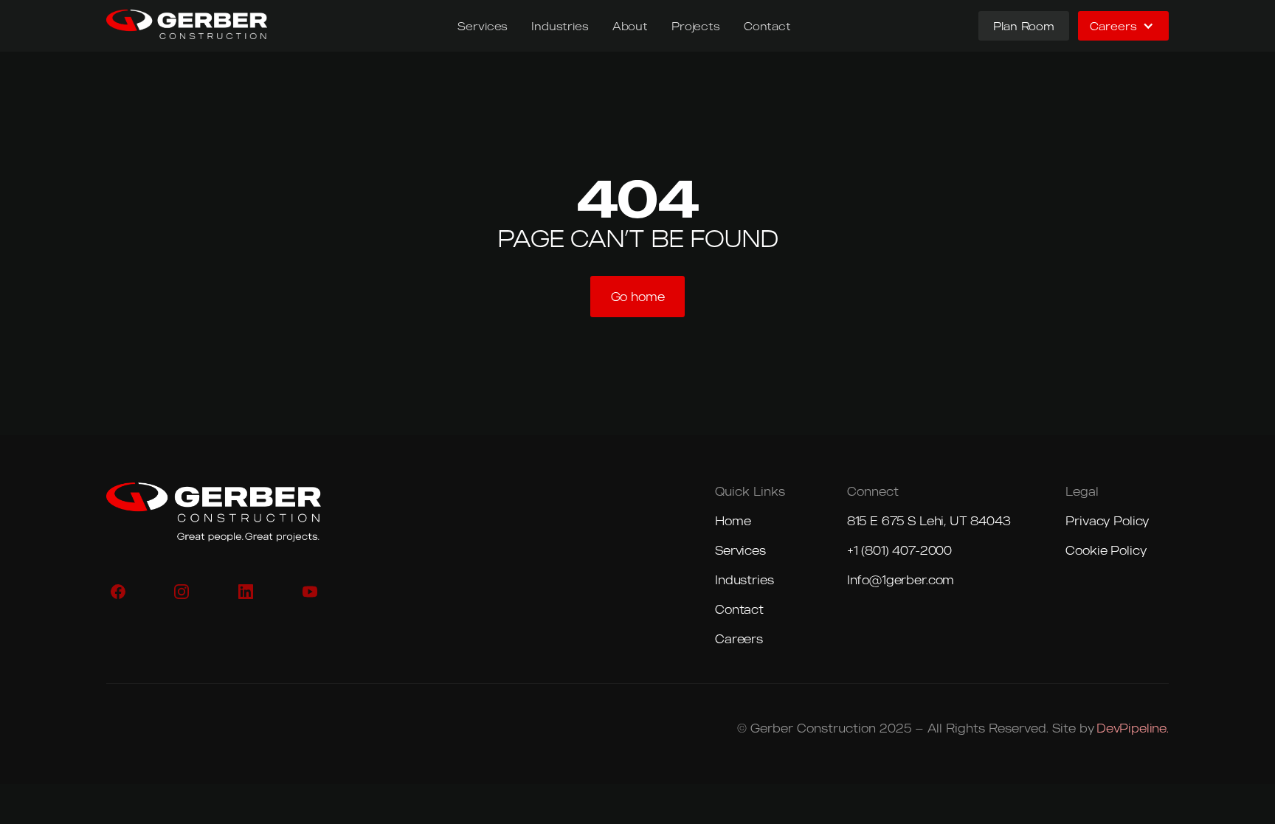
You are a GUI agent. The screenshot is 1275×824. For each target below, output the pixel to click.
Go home (638, 296)
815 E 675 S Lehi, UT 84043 (929, 520)
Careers (739, 638)
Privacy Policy (1107, 520)
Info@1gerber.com (900, 579)
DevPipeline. (1132, 728)
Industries (560, 25)
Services (482, 25)
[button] (1123, 26)
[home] (186, 24)
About (630, 25)
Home (732, 520)
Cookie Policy (1105, 550)
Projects (695, 25)
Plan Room (1023, 25)
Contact (767, 25)
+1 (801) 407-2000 (899, 550)
